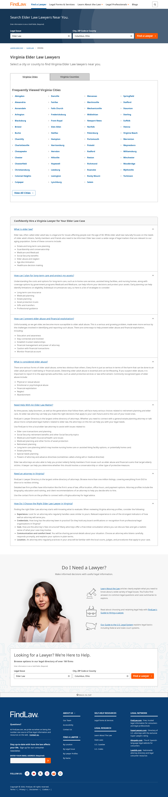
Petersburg (92, 133)
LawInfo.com (136, 750)
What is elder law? (23, 229)
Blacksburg (20, 120)
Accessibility (68, 725)
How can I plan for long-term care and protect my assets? (44, 275)
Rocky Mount (93, 176)
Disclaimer (34, 789)
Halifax (54, 133)
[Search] (155, 4)
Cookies (45, 789)
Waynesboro (129, 145)
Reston (90, 157)
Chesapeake (21, 151)
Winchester (128, 157)
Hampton (55, 139)
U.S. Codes (98, 749)
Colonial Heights (23, 176)
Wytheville (128, 169)
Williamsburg (130, 151)
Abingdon (19, 96)
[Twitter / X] (40, 773)
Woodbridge (129, 163)
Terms (13, 789)
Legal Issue (15, 30)
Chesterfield (21, 163)
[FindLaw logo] (19, 4)
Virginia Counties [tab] (69, 76)
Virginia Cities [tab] (30, 76)
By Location (67, 744)
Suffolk (126, 120)
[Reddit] (53, 773)
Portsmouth (93, 139)
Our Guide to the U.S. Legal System (117, 624)
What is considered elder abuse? (31, 361)
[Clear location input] (131, 36)
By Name (66, 758)
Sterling (127, 114)
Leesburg (55, 169)
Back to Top (85, 695)
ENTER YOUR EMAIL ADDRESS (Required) (27, 755)
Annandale (20, 108)
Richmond (92, 163)
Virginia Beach (130, 133)
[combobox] (41, 36)
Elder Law (30, 48)
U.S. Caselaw (99, 744)
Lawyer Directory (16, 48)
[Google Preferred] (60, 773)
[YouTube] (33, 773)
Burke (18, 133)
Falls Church (57, 108)
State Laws (98, 740)
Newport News (94, 120)
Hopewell (55, 163)
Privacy (22, 789)
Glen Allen (56, 126)
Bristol (18, 126)
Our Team (67, 720)
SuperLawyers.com (138, 730)
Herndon (55, 151)
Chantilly (19, 139)
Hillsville (55, 157)
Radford (91, 151)
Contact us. (34, 735)
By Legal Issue (69, 749)
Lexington (56, 176)
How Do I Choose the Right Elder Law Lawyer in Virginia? (43, 503)
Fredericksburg (58, 114)
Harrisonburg (57, 145)
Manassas (92, 96)
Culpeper (19, 182)
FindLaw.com (136, 720)
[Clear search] (69, 676)
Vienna (126, 126)
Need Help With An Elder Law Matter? (33, 404)
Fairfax (54, 102)
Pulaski (90, 145)
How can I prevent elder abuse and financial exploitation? (44, 318)
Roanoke (91, 169)
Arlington (19, 114)
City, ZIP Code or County (84, 30)
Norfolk (91, 126)
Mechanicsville (94, 108)
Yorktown (128, 176)
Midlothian (92, 114)
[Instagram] (47, 773)
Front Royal (56, 120)
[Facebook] (27, 773)
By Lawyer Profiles (70, 753)
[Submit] (48, 760)
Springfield (128, 96)
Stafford (127, 102)
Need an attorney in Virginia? (29, 473)
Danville (55, 96)
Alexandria (20, 102)
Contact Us (67, 729)
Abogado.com (136, 740)
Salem (90, 182)
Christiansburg (22, 169)
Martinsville (93, 102)
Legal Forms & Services (103, 720)
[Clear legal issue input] (69, 36)
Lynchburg (56, 182)
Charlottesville (22, 145)
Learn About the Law (110, 588)
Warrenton (128, 139)
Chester (18, 157)
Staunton (128, 108)
